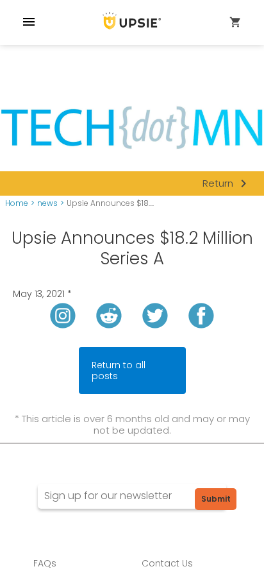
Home (16, 203)
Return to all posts (118, 370)
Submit (216, 498)
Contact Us (167, 563)
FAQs (44, 563)
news (47, 203)
